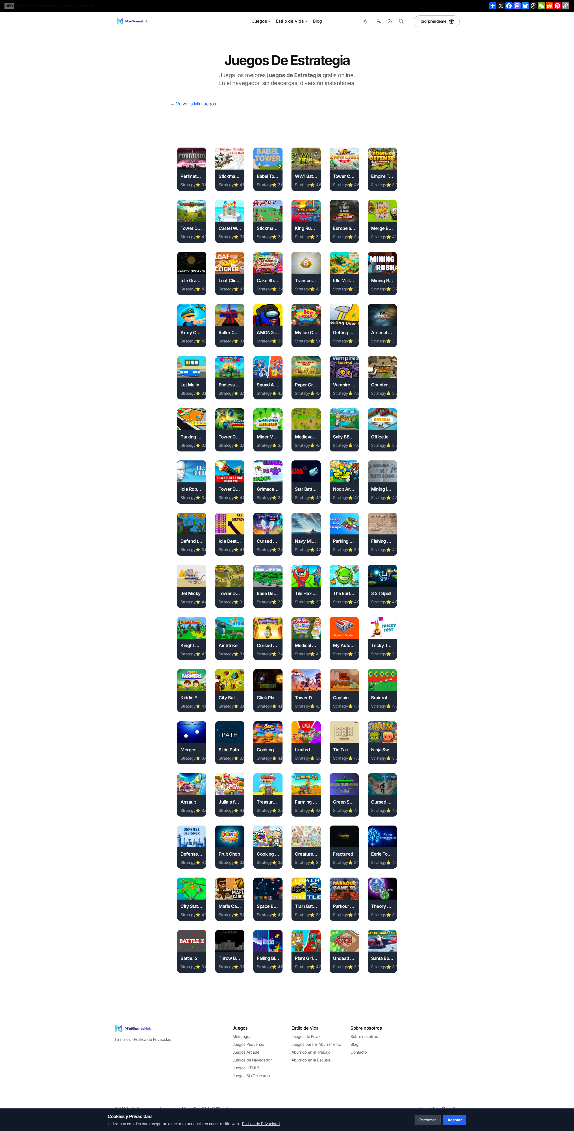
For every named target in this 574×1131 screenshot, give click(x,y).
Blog (317, 21)
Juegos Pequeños (248, 1044)
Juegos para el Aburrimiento (316, 1044)
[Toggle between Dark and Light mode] (365, 21)
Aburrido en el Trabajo (310, 1052)
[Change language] (379, 21)
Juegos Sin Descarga (251, 1075)
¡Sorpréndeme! (434, 21)
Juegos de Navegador (252, 1060)
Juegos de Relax (306, 1036)
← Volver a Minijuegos (193, 104)
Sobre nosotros (364, 1036)
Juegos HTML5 (246, 1068)
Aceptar (455, 1120)
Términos (122, 1039)
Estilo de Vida (290, 21)
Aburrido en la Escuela (311, 1060)
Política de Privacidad (153, 1039)
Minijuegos (242, 1036)
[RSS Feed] (390, 21)
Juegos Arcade (246, 1052)
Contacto (358, 1052)
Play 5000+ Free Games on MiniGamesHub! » (57, 6)
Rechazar (427, 1120)
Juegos (259, 21)
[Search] (401, 21)
